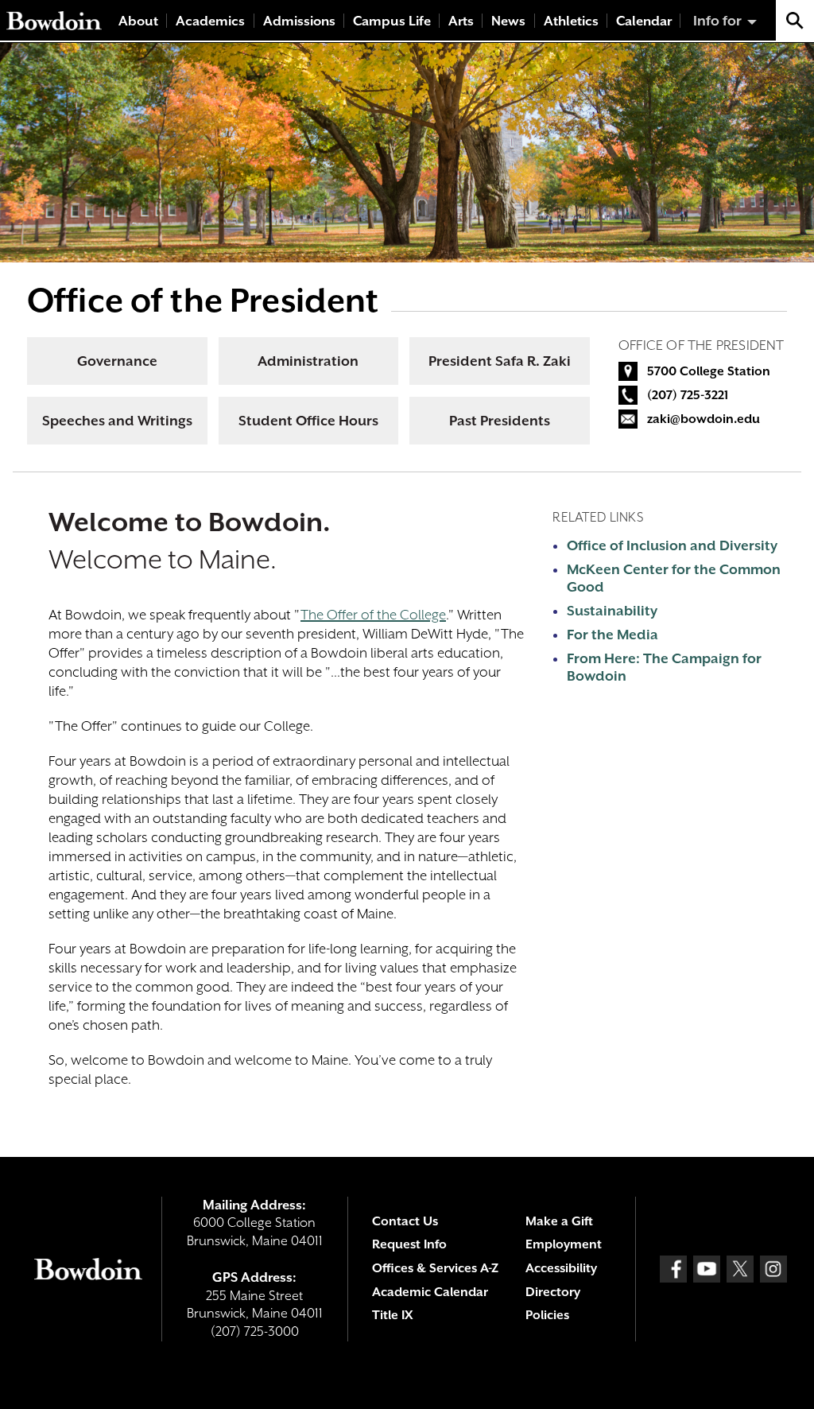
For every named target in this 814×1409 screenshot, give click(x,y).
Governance (117, 361)
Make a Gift (559, 1221)
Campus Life (392, 21)
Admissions (299, 21)
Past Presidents (499, 421)
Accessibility (561, 1268)
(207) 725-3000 (255, 1331)
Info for (717, 21)
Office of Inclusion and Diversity (672, 545)
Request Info (409, 1244)
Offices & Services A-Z (435, 1268)
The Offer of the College (373, 615)
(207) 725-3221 (687, 395)
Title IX (392, 1315)
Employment (563, 1244)
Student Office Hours (308, 421)
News (508, 21)
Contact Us (405, 1221)
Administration (308, 361)
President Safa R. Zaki (499, 361)
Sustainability (612, 611)
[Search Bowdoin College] (795, 20)
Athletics (571, 21)
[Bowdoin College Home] (54, 20)
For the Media (612, 634)
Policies (547, 1315)
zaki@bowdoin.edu (703, 419)
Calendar (644, 21)
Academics (210, 21)
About (138, 21)
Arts (461, 21)
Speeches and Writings (117, 421)
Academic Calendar (430, 1292)
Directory (552, 1292)
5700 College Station (708, 371)
